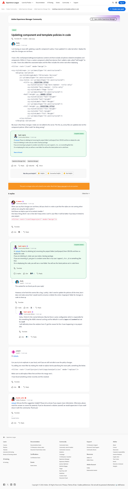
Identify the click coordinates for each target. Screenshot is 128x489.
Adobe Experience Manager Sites (42, 9)
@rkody (17, 140)
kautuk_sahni (20, 398)
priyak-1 (18, 351)
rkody (18, 43)
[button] (117, 9)
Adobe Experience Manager (25, 9)
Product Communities (11, 9)
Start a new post (62, 186)
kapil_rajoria (22, 135)
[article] (48, 217)
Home (3, 9)
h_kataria (19, 201)
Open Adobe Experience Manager (104, 19)
